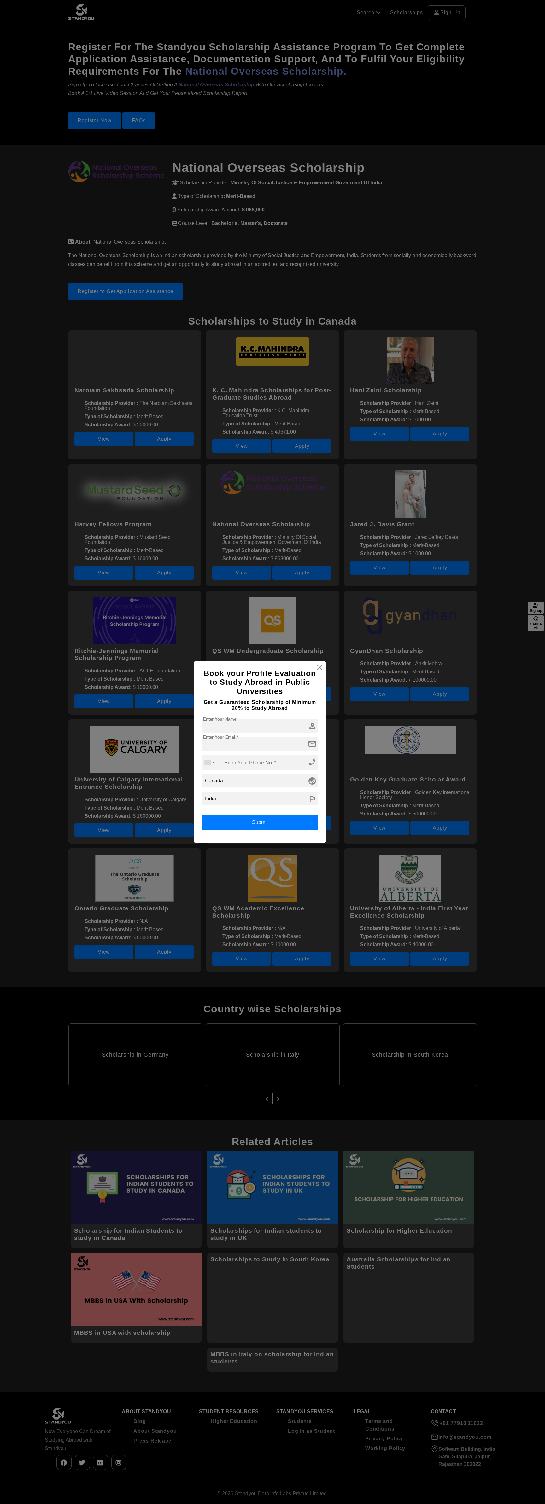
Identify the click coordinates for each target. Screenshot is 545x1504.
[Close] (320, 667)
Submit (260, 822)
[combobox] (209, 762)
